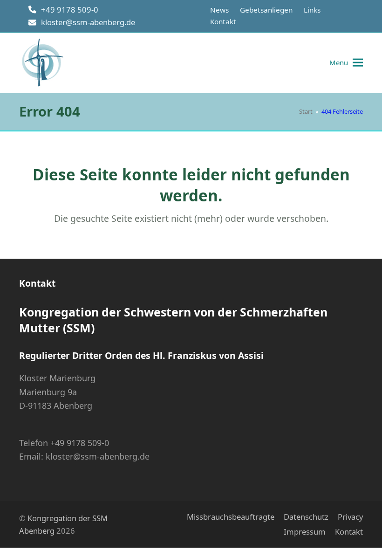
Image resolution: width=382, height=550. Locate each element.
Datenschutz (306, 516)
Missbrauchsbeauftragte (230, 516)
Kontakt (349, 531)
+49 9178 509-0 (69, 9)
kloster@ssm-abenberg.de (88, 22)
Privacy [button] (350, 516)
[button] (346, 63)
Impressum (305, 531)
